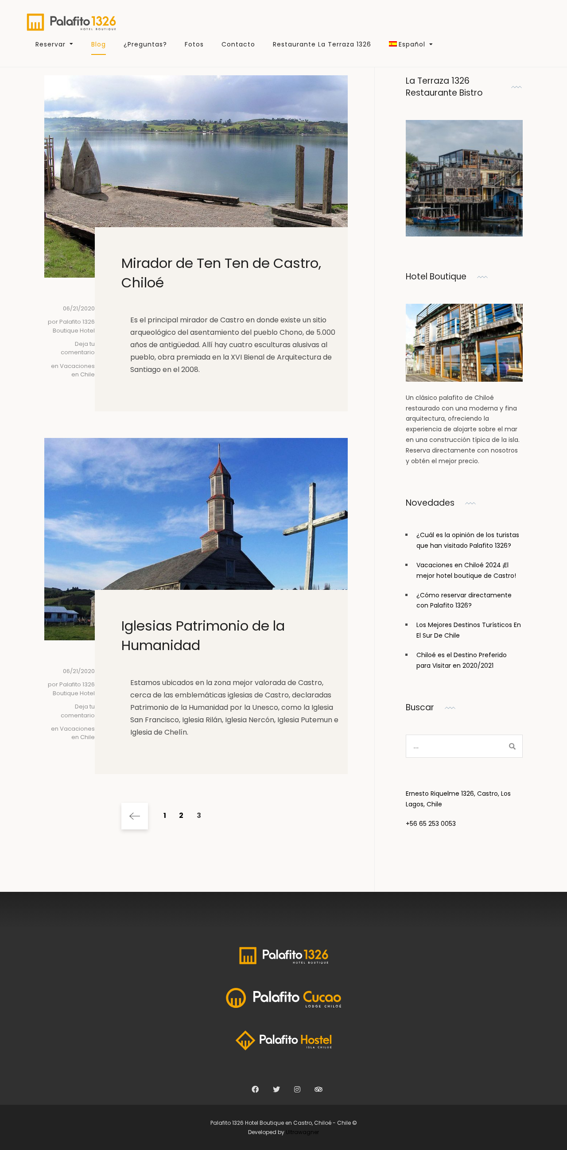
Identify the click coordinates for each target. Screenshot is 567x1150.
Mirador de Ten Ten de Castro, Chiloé (221, 272)
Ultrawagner (302, 1132)
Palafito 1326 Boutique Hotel (74, 326)
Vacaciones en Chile (77, 370)
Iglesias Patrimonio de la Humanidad (203, 635)
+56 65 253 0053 (431, 823)
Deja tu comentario (78, 348)
